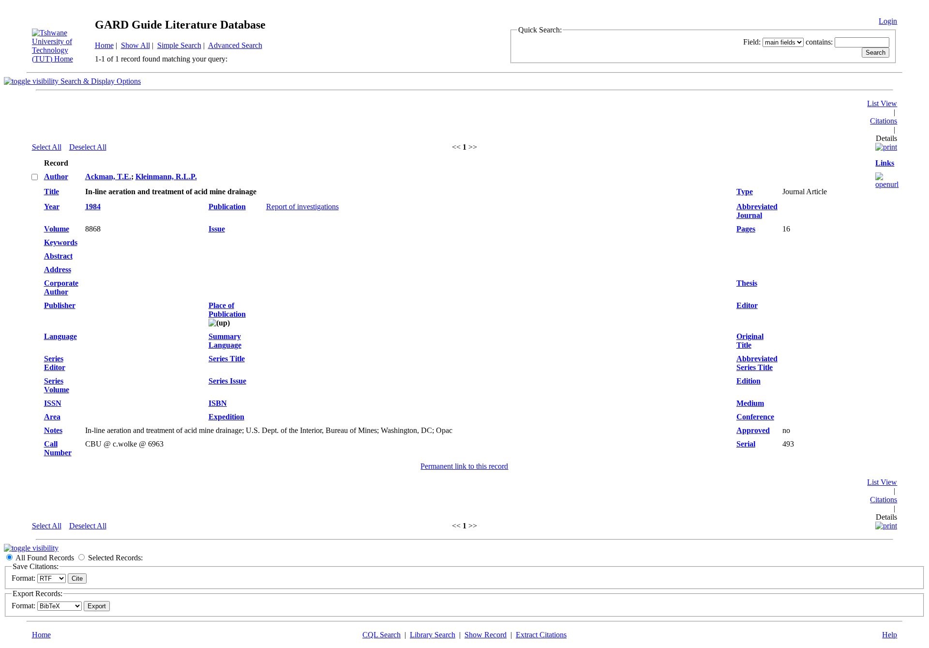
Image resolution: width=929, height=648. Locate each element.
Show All (135, 45)
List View (882, 103)
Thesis (746, 283)
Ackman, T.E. (108, 176)
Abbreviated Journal (757, 210)
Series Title (227, 359)
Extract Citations (541, 635)
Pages (745, 229)
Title (51, 191)
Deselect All (87, 147)
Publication (227, 206)
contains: (819, 42)
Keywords (60, 242)
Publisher (59, 305)
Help (889, 635)
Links (884, 163)
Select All (46, 147)
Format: (23, 578)
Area (52, 417)
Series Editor (54, 363)
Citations (883, 121)
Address (57, 269)
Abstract (58, 256)
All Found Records (44, 558)
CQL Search (381, 635)
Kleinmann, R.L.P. (166, 176)
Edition (748, 381)
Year (52, 206)
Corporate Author (61, 287)
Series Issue (227, 381)
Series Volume (56, 385)
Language (60, 336)
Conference (755, 417)
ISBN (218, 403)
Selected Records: (115, 558)
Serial (745, 444)
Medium (750, 403)
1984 (93, 206)
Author (56, 176)
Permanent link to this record (464, 466)
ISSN (52, 403)
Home (104, 45)
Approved (753, 430)
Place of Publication (227, 309)
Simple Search (179, 45)
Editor (747, 305)
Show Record (485, 635)
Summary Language (225, 340)
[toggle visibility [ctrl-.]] (31, 548)
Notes (53, 430)
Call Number (58, 448)
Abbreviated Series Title (757, 363)
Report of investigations (302, 206)
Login (888, 21)
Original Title (750, 340)
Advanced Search (235, 45)
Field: (752, 42)
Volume (56, 229)
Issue (217, 229)
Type (744, 191)
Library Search (432, 635)
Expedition (226, 417)
